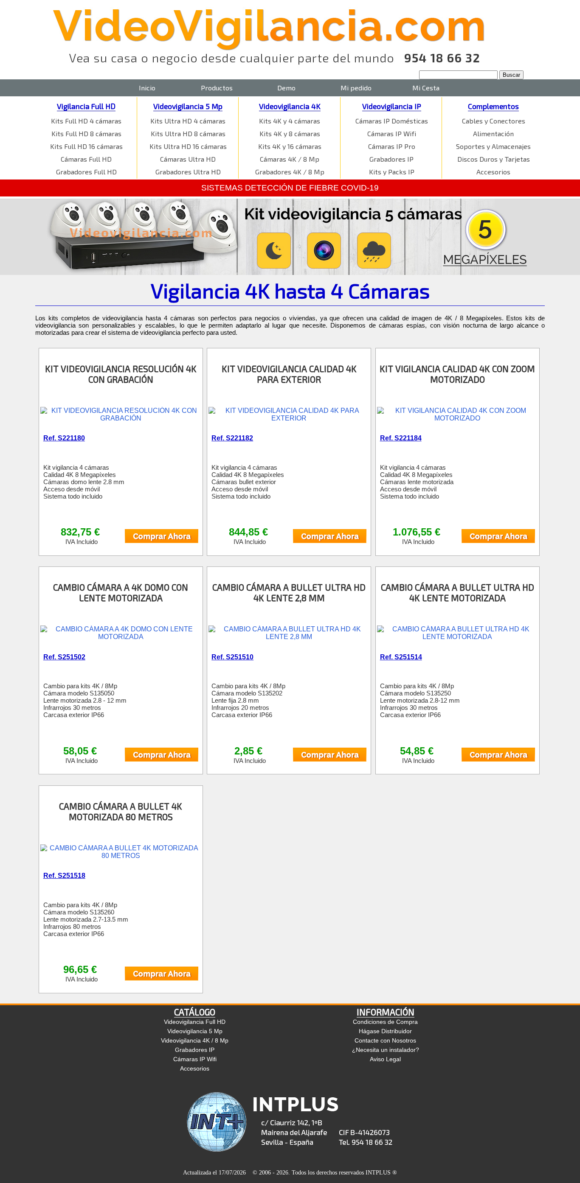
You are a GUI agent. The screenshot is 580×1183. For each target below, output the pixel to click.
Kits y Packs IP (391, 172)
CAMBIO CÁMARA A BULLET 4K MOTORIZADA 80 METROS (120, 811)
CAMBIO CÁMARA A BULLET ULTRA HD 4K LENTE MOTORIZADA (457, 592)
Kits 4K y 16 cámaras (289, 146)
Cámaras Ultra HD (188, 159)
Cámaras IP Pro (391, 146)
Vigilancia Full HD (86, 106)
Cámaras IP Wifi (391, 133)
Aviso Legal (385, 1059)
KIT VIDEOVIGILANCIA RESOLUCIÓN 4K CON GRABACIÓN (121, 373)
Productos (217, 88)
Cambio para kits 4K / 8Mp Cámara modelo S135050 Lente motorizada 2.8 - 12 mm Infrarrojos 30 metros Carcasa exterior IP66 (85, 700)
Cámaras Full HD (86, 159)
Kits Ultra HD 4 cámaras (187, 121)
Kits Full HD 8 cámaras (86, 133)
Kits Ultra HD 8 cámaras (188, 133)
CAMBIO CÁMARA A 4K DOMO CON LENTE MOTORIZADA (120, 592)
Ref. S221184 (401, 438)
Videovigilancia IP (391, 106)
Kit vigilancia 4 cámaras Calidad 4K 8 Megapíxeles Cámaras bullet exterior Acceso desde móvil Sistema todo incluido (247, 482)
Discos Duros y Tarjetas (493, 159)
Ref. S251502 (64, 657)
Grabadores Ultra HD (188, 172)
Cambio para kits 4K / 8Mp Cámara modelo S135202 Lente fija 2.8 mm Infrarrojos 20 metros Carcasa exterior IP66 (248, 700)
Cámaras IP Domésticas (391, 121)
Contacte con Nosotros (385, 1040)
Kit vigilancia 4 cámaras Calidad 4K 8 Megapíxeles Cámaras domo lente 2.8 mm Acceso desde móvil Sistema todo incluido (83, 482)
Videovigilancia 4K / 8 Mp (194, 1040)
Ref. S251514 (401, 657)
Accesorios (493, 172)
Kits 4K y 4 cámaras (289, 121)
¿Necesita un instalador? (385, 1049)
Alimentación (493, 133)
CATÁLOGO (194, 1011)
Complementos (493, 106)
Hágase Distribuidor (385, 1031)
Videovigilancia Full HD (194, 1021)
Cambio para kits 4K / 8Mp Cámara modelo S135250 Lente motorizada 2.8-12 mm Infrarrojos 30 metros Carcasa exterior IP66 (420, 700)
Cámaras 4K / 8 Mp (289, 159)
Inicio (147, 88)
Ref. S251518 (64, 875)
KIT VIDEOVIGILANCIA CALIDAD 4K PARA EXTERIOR (289, 373)
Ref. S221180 (64, 438)
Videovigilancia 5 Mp (187, 106)
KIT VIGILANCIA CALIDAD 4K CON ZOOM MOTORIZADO (457, 373)
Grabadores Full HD (86, 172)
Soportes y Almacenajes (493, 146)
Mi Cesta (425, 88)
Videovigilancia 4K (290, 106)
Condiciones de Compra (385, 1021)
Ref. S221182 (232, 438)
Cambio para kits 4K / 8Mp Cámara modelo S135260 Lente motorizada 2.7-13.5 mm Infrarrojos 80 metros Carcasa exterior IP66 (85, 919)
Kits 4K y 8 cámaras (289, 133)
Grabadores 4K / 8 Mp (289, 172)
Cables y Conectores (493, 121)
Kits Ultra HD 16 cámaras (188, 146)
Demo (286, 88)
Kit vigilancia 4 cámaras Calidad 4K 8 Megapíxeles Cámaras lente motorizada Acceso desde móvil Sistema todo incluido (416, 482)
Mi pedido (356, 88)
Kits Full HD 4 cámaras (86, 121)
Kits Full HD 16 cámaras (86, 146)
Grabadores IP (391, 159)
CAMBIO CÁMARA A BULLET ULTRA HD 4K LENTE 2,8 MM (289, 592)
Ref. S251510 (232, 657)
